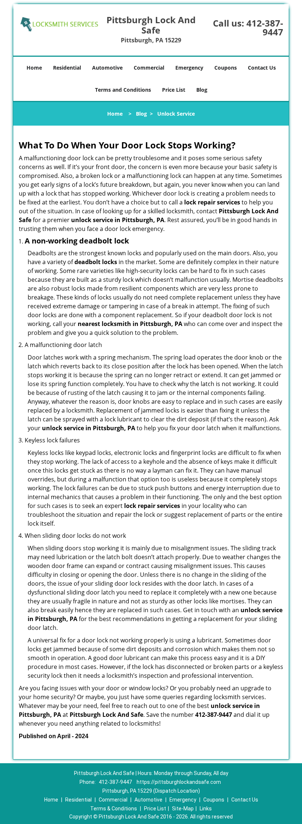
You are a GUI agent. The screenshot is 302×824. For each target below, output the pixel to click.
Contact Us (262, 67)
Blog (201, 89)
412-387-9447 (264, 27)
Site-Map (183, 808)
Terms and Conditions (123, 89)
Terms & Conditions (113, 808)
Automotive (107, 67)
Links (206, 808)
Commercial (149, 67)
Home (34, 67)
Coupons (225, 67)
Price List (173, 89)
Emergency (189, 67)
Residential (67, 67)
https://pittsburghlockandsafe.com (179, 782)
